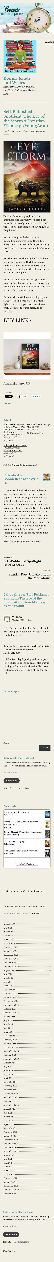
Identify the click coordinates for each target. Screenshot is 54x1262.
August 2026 (9, 924)
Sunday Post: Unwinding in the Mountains (29, 575)
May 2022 (8, 1120)
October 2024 (10, 1009)
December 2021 (11, 1140)
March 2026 (9, 943)
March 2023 (9, 1082)
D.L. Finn (9, 827)
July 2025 (8, 974)
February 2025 (10, 993)
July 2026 (8, 928)
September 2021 (11, 1151)
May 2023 (8, 1074)
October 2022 (10, 1101)
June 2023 (8, 1070)
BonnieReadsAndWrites (35, 131)
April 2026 (9, 939)
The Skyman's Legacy (14, 841)
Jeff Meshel (9, 853)
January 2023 (10, 1090)
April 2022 (9, 1124)
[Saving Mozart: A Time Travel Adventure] (47, 837)
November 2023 (11, 1051)
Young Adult (32, 465)
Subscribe (11, 780)
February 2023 (10, 1086)
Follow (35, 913)
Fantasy (23, 465)
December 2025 (11, 955)
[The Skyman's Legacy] (47, 847)
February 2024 (10, 1040)
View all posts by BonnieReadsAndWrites (22, 541)
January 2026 (10, 951)
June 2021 (8, 1163)
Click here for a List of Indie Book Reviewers (24, 891)
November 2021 (11, 1144)
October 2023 (10, 1055)
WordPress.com (9, 1251)
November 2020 (11, 1190)
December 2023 (11, 1047)
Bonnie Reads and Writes (17, 80)
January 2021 (10, 1182)
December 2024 (11, 1001)
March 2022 (9, 1128)
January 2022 (10, 1136)
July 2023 (8, 1066)
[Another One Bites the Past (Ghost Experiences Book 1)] (47, 818)
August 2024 (9, 1016)
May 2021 (8, 1167)
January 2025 (10, 997)
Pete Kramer (10, 844)
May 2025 (8, 982)
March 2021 (9, 1174)
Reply (30, 620)
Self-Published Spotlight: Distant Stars (23, 562)
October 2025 (10, 962)
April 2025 (8, 986)
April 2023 (9, 1078)
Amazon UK (22, 383)
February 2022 (10, 1132)
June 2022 (8, 1117)
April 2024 (9, 1032)
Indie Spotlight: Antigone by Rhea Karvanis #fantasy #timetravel (15, 448)
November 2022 (11, 1097)
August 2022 (9, 1109)
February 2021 (10, 1178)
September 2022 (11, 1105)
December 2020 (11, 1186)
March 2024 (9, 1036)
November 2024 (11, 1005)
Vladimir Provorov (12, 815)
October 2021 (10, 1147)
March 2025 (9, 990)
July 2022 (8, 1113)
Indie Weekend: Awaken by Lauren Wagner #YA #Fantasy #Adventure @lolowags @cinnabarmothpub (14, 429)
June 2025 (8, 978)
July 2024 (8, 1020)
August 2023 (9, 1063)
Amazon (9, 383)
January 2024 (10, 1043)
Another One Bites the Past (16, 812)
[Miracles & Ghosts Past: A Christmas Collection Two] (47, 827)
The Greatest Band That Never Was (20, 851)
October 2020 (10, 1194)
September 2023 (11, 1059)
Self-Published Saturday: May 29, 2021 (38, 425)
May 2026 (8, 936)
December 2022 (11, 1094)
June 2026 (8, 932)
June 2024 (8, 1024)
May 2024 (8, 1028)
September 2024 (11, 1013)
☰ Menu (49, 42)
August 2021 (9, 1155)
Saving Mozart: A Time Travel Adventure (23, 832)
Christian (15, 465)
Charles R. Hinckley (12, 835)
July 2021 (8, 1159)
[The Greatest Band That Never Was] (47, 856)
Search (6, 743)
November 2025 (11, 959)
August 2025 (9, 970)
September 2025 (11, 966)
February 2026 (10, 947)
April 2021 (8, 1170)
